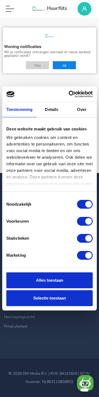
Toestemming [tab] (19, 109)
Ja (64, 65)
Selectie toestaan (49, 298)
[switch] (85, 221)
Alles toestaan (49, 280)
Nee (37, 65)
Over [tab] (81, 109)
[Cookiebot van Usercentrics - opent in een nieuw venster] (70, 94)
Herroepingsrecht (19, 317)
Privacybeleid (15, 326)
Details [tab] (51, 109)
